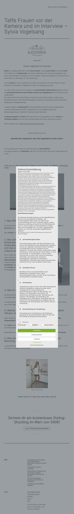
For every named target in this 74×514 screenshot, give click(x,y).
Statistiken (35, 325)
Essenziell (23, 325)
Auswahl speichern (36, 334)
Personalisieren (37, 342)
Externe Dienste (48, 325)
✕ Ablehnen (36, 339)
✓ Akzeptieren (37, 330)
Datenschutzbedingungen (37, 345)
